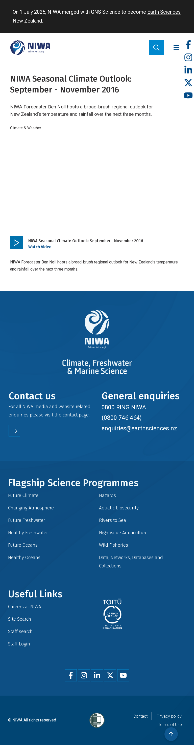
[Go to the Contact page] (14, 430)
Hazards (107, 495)
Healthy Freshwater (28, 533)
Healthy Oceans (24, 557)
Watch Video (40, 246)
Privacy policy (169, 716)
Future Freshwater (26, 520)
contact (70, 415)
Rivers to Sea (112, 520)
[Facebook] (188, 45)
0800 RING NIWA (124, 407)
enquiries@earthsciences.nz (139, 428)
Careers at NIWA (24, 606)
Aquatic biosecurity (119, 508)
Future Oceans (23, 545)
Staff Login (19, 644)
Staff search (20, 631)
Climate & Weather (25, 128)
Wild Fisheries (113, 545)
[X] (188, 83)
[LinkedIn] (188, 70)
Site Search (19, 619)
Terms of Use (170, 724)
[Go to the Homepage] (30, 47)
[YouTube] (188, 95)
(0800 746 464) (122, 417)
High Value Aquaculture (123, 533)
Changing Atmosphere (31, 508)
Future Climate (23, 495)
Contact (140, 716)
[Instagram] (188, 57)
